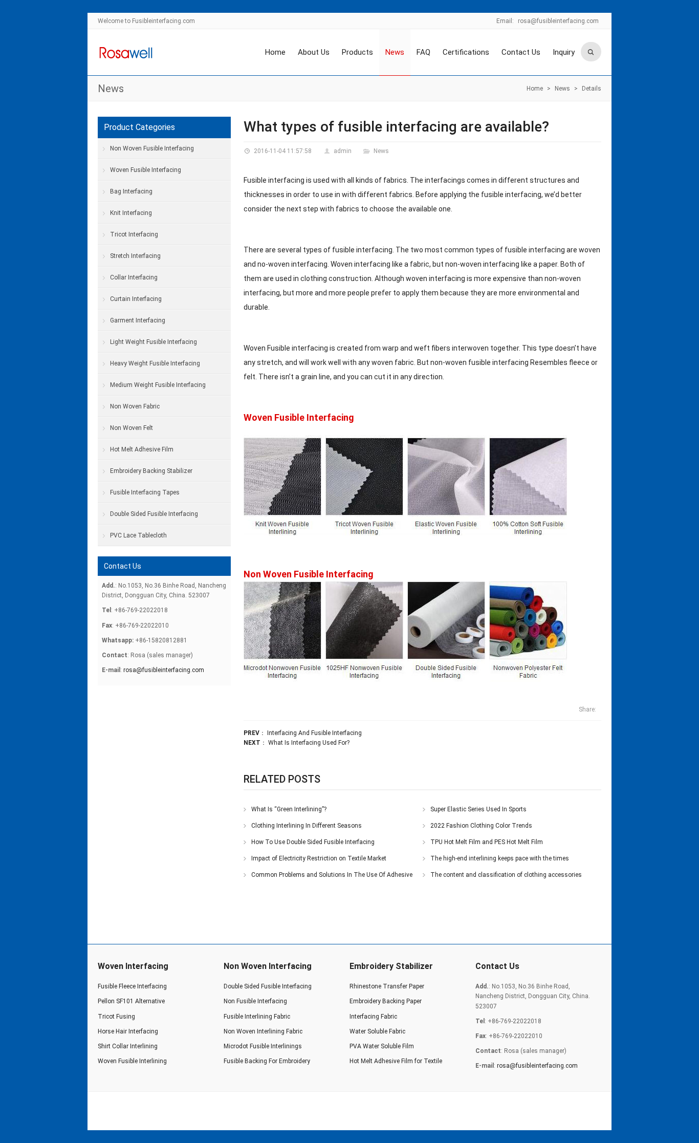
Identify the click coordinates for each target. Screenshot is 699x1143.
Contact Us (520, 52)
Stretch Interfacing (135, 256)
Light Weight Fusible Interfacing (153, 342)
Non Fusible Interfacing (255, 1001)
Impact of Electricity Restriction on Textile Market (318, 858)
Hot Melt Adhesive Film (141, 449)
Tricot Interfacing (134, 234)
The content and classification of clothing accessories (506, 874)
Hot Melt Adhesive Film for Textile (396, 1061)
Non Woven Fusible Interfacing (309, 574)
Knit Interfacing (131, 213)
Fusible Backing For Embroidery (267, 1061)
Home (275, 52)
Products (357, 52)
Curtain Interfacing (136, 299)
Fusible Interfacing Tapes (145, 492)
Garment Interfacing (137, 320)
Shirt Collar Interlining (128, 1046)
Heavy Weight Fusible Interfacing (155, 363)
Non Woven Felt (131, 428)
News (394, 52)
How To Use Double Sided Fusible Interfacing (313, 842)
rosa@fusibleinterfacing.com (558, 21)
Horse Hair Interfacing (128, 1031)
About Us (314, 52)
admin (343, 151)
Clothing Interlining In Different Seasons (306, 825)
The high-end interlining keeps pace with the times (499, 858)
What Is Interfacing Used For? (309, 742)
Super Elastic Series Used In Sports (478, 809)
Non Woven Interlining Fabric (263, 1031)
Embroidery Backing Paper (386, 1001)
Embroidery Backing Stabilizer (151, 471)
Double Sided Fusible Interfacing (154, 513)
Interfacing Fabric (373, 1016)
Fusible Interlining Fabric (257, 1016)
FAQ (423, 52)
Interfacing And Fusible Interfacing (314, 733)
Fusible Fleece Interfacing (132, 986)
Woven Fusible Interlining (132, 1061)
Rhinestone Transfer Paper (387, 986)
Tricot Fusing (116, 1016)
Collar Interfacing (134, 277)
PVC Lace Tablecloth (138, 535)
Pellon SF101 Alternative (131, 1001)
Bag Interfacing (131, 191)
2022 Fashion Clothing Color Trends (481, 825)
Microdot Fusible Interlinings (263, 1046)
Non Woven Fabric (135, 406)
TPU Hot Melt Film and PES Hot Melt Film (486, 842)
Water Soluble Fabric (377, 1031)
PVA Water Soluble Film (382, 1046)
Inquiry (564, 52)
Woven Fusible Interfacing (299, 417)
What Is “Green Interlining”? (288, 809)
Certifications (466, 52)
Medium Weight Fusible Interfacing (158, 385)
